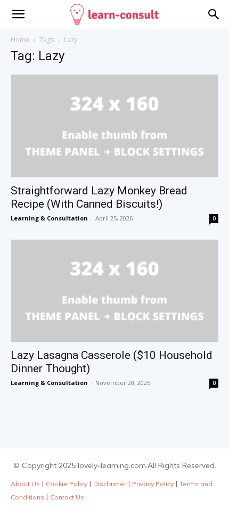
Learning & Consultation (49, 218)
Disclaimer (109, 484)
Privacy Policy (153, 484)
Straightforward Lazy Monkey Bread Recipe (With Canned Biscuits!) (99, 197)
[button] (214, 14)
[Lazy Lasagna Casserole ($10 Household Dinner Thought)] (114, 291)
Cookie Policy (66, 484)
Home (20, 39)
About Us (25, 484)
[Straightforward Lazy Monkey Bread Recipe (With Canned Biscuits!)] (114, 126)
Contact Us (67, 497)
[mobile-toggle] (18, 14)
